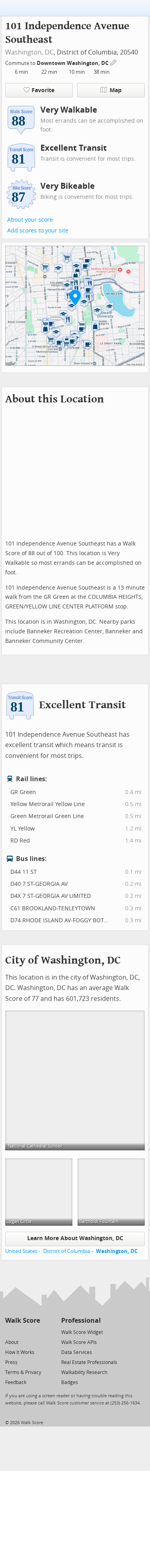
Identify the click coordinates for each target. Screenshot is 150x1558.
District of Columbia (66, 1251)
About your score (30, 219)
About (11, 1342)
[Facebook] (22, 1331)
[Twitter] (9, 1331)
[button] (75, 297)
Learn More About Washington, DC (75, 1238)
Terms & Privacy (23, 1372)
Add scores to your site (37, 230)
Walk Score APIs (79, 1342)
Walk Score (22, 1320)
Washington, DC (29, 52)
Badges (69, 1382)
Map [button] (116, 90)
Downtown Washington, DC (73, 63)
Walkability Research (84, 1372)
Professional (81, 1320)
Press (11, 1362)
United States (21, 1251)
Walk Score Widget (82, 1332)
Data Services (76, 1352)
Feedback (15, 1382)
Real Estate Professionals (89, 1362)
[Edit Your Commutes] (114, 62)
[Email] (34, 1331)
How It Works (19, 1352)
